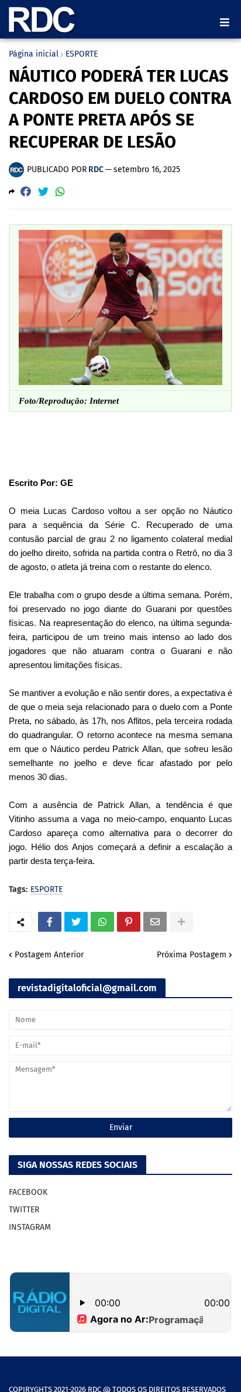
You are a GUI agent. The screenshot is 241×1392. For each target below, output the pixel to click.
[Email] (155, 922)
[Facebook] (25, 191)
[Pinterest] (128, 922)
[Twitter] (43, 191)
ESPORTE (82, 54)
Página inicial (33, 54)
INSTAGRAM (30, 1227)
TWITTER (24, 1210)
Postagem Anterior (49, 955)
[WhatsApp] (60, 191)
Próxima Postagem (191, 955)
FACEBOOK (28, 1192)
